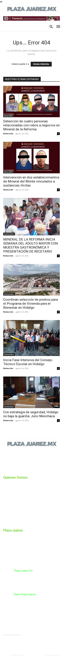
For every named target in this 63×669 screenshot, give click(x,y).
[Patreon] (20, 471)
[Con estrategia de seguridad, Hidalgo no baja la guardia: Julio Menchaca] (31, 392)
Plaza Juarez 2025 (33, 655)
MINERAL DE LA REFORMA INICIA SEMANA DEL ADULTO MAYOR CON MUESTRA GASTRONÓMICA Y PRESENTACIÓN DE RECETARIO (30, 245)
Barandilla (8, 116)
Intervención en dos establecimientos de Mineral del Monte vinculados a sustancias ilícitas (31, 181)
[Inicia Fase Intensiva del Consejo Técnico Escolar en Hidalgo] (31, 338)
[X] (37, 471)
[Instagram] (12, 471)
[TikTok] (29, 471)
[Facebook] (4, 471)
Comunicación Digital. (48, 657)
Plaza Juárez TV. (23, 570)
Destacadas (9, 234)
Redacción (8, 133)
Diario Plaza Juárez (25, 594)
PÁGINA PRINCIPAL (41, 64)
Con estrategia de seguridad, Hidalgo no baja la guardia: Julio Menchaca (30, 414)
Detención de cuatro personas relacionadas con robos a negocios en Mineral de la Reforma (31, 125)
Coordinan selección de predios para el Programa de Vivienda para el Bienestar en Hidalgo (30, 303)
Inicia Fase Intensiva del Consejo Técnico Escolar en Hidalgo (27, 362)
